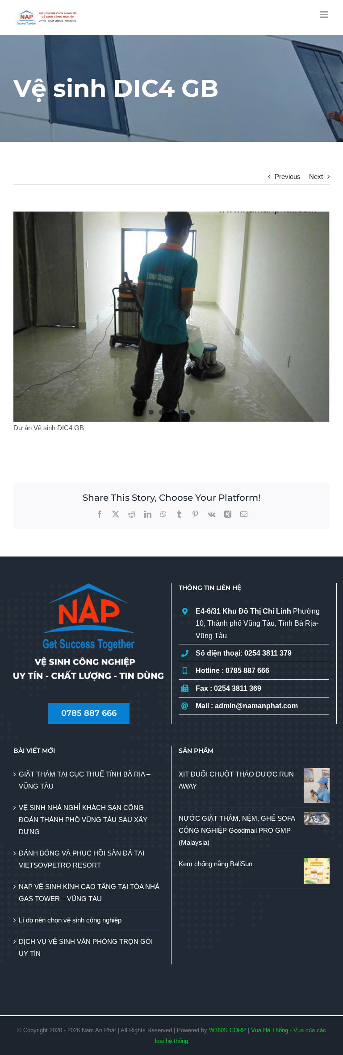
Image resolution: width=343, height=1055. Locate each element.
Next (316, 176)
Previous (288, 176)
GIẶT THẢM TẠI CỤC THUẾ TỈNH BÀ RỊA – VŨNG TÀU (84, 780)
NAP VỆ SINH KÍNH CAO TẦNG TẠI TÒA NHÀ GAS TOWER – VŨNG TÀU (89, 892)
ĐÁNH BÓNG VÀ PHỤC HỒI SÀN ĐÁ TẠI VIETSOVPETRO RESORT (81, 859)
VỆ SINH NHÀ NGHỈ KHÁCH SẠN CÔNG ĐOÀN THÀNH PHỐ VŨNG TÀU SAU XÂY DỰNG (83, 819)
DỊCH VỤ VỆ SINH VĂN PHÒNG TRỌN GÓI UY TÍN (86, 947)
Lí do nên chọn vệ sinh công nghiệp (70, 920)
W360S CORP (227, 1030)
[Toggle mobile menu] (325, 14)
